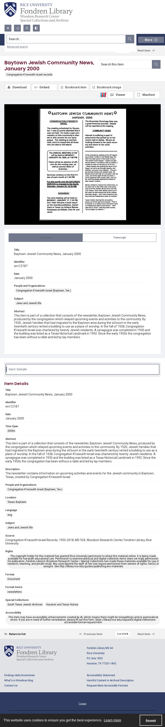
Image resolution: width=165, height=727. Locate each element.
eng (10, 514)
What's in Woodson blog (18, 680)
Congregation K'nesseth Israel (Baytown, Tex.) (43, 290)
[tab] (45, 238)
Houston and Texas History (62, 604)
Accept (151, 720)
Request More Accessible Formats (107, 685)
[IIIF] (103, 94)
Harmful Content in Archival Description (110, 680)
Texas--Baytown (17, 502)
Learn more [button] (112, 720)
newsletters (15, 591)
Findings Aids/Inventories (19, 675)
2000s (11, 430)
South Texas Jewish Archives (25, 604)
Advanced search (17, 46)
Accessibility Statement (101, 675)
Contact (82, 703)
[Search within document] (156, 64)
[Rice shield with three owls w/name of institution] (38, 12)
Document (14, 579)
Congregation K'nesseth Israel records (29, 74)
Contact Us (11, 685)
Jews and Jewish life (28, 303)
